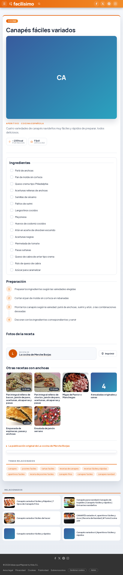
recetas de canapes (69, 468)
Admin (93, 570)
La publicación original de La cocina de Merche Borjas (39, 445)
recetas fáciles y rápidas (95, 468)
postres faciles (29, 468)
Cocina (12, 21)
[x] (102, 3)
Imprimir (109, 353)
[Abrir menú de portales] (4, 3)
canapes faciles (85, 474)
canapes (12, 468)
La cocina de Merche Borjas (35, 354)
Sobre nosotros (58, 570)
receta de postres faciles (42, 474)
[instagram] (115, 3)
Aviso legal (8, 570)
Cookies (32, 570)
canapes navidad (106, 474)
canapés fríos (65, 474)
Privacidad (20, 570)
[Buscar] (39, 3)
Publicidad (43, 570)
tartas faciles (48, 468)
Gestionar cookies (77, 570)
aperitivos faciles (16, 474)
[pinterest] (109, 3)
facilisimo (23, 3)
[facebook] (96, 3)
